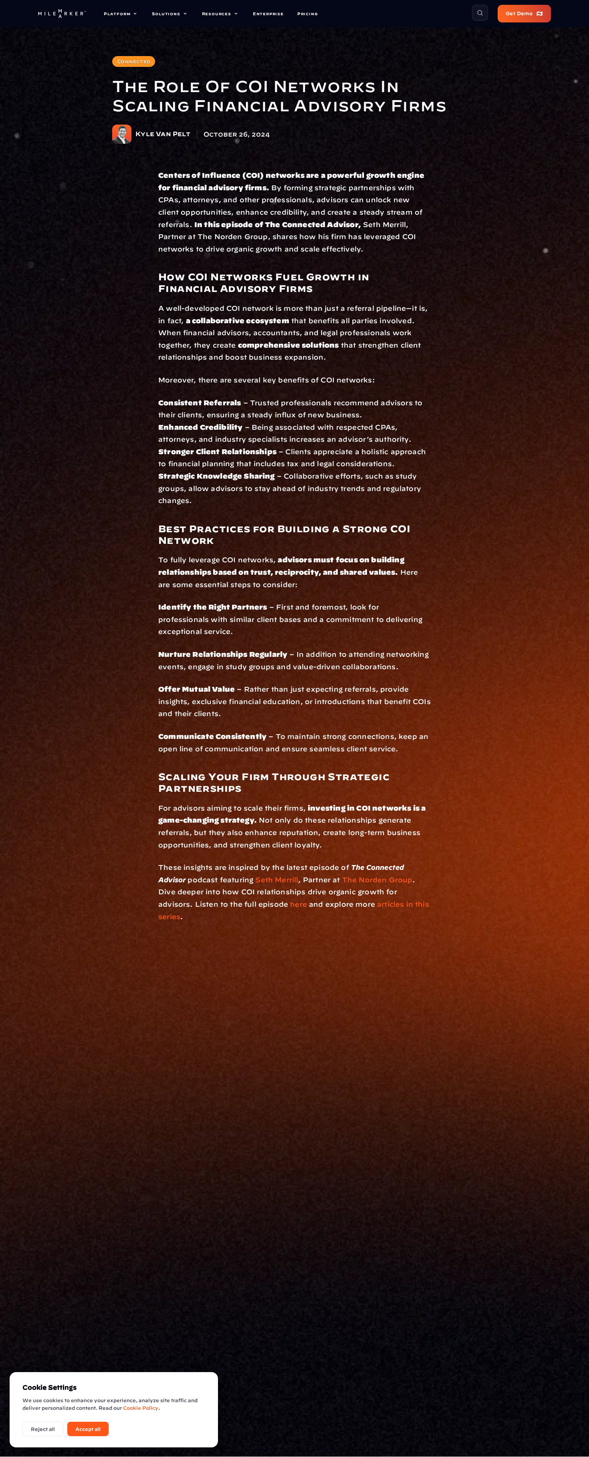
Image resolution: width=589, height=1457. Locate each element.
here (298, 904)
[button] (480, 13)
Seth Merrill (276, 879)
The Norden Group (377, 879)
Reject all (43, 1429)
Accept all (88, 1429)
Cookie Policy (140, 1408)
